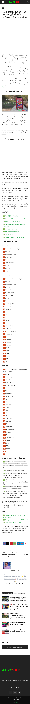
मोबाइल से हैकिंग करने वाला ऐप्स (11, 216)
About (5, 698)
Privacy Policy (16, 698)
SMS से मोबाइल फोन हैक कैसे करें (12, 232)
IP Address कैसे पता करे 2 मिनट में (13, 522)
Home (3, 5)
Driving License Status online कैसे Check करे (16, 520)
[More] (25, 543)
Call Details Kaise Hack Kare (12, 229)
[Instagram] (10, 584)
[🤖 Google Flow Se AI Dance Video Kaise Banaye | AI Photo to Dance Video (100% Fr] (5, 606)
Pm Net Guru (15, 570)
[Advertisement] (15, 39)
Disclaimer (22, 698)
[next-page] (5, 637)
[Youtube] (23, 584)
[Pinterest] (11, 543)
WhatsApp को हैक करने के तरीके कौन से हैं (14, 237)
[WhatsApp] (14, 543)
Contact (9, 698)
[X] (7, 543)
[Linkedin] (18, 543)
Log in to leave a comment (15, 647)
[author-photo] (15, 565)
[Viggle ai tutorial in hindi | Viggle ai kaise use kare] (5, 624)
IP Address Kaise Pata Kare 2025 (22, 553)
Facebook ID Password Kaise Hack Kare (16, 219)
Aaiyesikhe (17, 702)
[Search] (28, 2)
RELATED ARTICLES (7, 593)
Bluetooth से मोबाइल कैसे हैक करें (12, 221)
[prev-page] (2, 637)
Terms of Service (15, 699)
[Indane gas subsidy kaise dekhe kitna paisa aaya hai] (5, 631)
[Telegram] (22, 543)
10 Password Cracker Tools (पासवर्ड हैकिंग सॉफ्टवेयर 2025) (8, 554)
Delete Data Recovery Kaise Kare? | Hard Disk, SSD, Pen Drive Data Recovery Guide (18, 598)
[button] (2, 2)
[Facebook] (4, 543)
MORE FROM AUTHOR (19, 593)
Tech (7, 5)
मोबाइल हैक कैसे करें (9, 234)
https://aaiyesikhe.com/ (15, 572)
